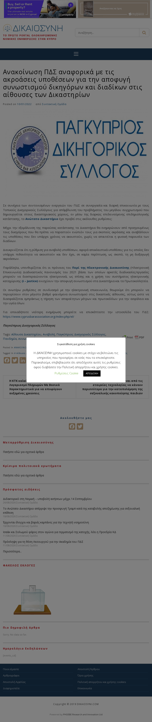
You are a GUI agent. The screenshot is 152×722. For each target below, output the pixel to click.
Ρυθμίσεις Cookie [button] (66, 373)
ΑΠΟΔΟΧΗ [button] (92, 373)
